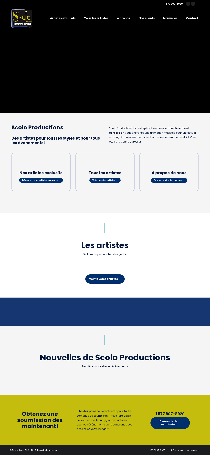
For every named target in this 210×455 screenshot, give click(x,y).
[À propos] (169, 163)
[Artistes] (41, 163)
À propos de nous (169, 173)
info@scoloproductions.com (185, 450)
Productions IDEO (20, 450)
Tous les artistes (105, 173)
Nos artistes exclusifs (41, 173)
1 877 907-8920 (174, 3)
